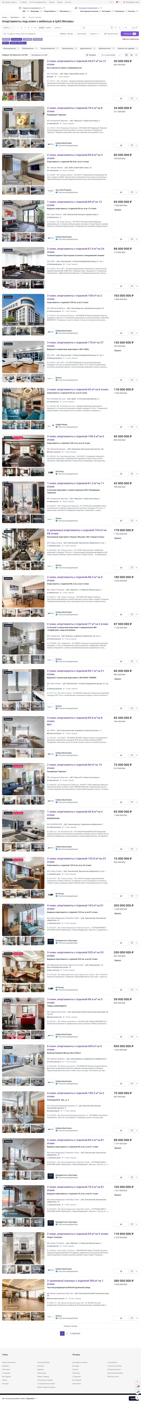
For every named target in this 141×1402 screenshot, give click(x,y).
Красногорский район (115, 1373)
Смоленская (54, 170)
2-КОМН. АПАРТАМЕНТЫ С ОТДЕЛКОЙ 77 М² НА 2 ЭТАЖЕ (77, 624)
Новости (52, 2)
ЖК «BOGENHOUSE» (55, 824)
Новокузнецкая (55, 311)
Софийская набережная (83, 636)
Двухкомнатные (87, 48)
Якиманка (69, 636)
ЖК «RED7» (52, 730)
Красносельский (67, 730)
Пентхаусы (65, 11)
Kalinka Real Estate (64, 143)
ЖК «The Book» (53, 74)
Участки (133, 11)
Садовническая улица (92, 308)
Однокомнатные (106, 48)
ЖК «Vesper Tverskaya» (56, 590)
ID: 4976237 (51, 1162)
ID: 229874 (51, 362)
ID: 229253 (51, 315)
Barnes (59, 377)
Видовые (40, 1369)
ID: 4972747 (51, 878)
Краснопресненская (57, 1298)
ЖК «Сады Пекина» (55, 214)
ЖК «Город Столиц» (55, 543)
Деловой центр (55, 546)
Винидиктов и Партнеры (66, 940)
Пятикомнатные (29, 48)
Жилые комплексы (9, 1362)
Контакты (68, 2)
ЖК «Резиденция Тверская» (58, 121)
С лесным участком (115, 1366)
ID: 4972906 (51, 974)
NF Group (60, 471)
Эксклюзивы (41, 1373)
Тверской (77, 121)
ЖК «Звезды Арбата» (55, 167)
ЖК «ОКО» (51, 261)
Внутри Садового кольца (46, 1387)
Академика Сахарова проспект (86, 730)
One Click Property (63, 190)
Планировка (13, 88)
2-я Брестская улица (90, 121)
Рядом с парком (43, 1376)
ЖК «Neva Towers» (54, 683)
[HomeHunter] (8, 8)
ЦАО (61, 74)
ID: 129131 (51, 81)
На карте (5, 1383)
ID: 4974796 (51, 1066)
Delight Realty (61, 424)
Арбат (66, 74)
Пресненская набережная (88, 543)
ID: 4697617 (51, 597)
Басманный (76, 1012)
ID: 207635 (51, 222)
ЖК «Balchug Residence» (56, 308)
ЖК (26, 11)
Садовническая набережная (94, 1059)
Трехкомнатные (69, 48)
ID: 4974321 (51, 1021)
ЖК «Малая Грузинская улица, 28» (60, 1293)
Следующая (75, 1333)
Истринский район (114, 1369)
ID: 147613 (51, 128)
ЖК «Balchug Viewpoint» (56, 1059)
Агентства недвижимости (38, 2)
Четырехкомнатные (49, 48)
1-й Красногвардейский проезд (84, 261)
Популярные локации (45, 1380)
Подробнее (30, 1398)
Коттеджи (108, 11)
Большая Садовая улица (87, 214)
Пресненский (72, 214)
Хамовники (76, 449)
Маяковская (53, 123)
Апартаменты (51, 11)
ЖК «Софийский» (54, 636)
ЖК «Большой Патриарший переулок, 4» (62, 1106)
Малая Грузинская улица (99, 1293)
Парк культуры (55, 452)
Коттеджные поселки (90, 11)
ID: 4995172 (51, 1303)
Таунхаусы (121, 11)
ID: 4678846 (51, 550)
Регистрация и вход (132, 2)
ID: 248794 (51, 456)
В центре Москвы (43, 1362)
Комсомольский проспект (90, 449)
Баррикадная (54, 1111)
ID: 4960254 (51, 785)
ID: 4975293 (51, 1115)
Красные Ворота (55, 733)
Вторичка (40, 1366)
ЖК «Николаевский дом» (57, 449)
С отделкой (6, 1373)
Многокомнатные (11, 48)
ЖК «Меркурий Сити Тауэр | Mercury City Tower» (66, 965)
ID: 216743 (51, 269)
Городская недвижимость (32, 8)
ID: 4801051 (51, 738)
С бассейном (112, 1362)
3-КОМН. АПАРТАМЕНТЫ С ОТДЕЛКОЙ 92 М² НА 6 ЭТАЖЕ (77, 389)
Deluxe (4, 1380)
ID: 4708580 (51, 643)
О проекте (23, 2)
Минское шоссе (113, 1376)
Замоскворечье (77, 308)
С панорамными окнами (46, 1383)
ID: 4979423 (51, 1250)
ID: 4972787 (51, 927)
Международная (55, 264)
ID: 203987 (51, 175)
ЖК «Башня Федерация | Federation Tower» (63, 918)
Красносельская (55, 1017)
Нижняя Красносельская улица (93, 1012)
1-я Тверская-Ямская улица (89, 590)
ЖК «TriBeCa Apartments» (57, 1012)
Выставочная (54, 970)
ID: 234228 (51, 406)
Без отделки (6, 1376)
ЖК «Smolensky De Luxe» (57, 399)
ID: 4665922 (51, 506)
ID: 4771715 (51, 693)
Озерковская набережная (91, 824)
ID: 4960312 (51, 831)
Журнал (60, 2)
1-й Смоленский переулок (87, 399)
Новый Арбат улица (76, 74)
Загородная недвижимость (89, 8)
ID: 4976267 (51, 1209)
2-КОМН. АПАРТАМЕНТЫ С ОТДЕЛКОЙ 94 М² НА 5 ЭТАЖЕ (77, 1233)
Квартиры (37, 11)
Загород (76, 1355)
